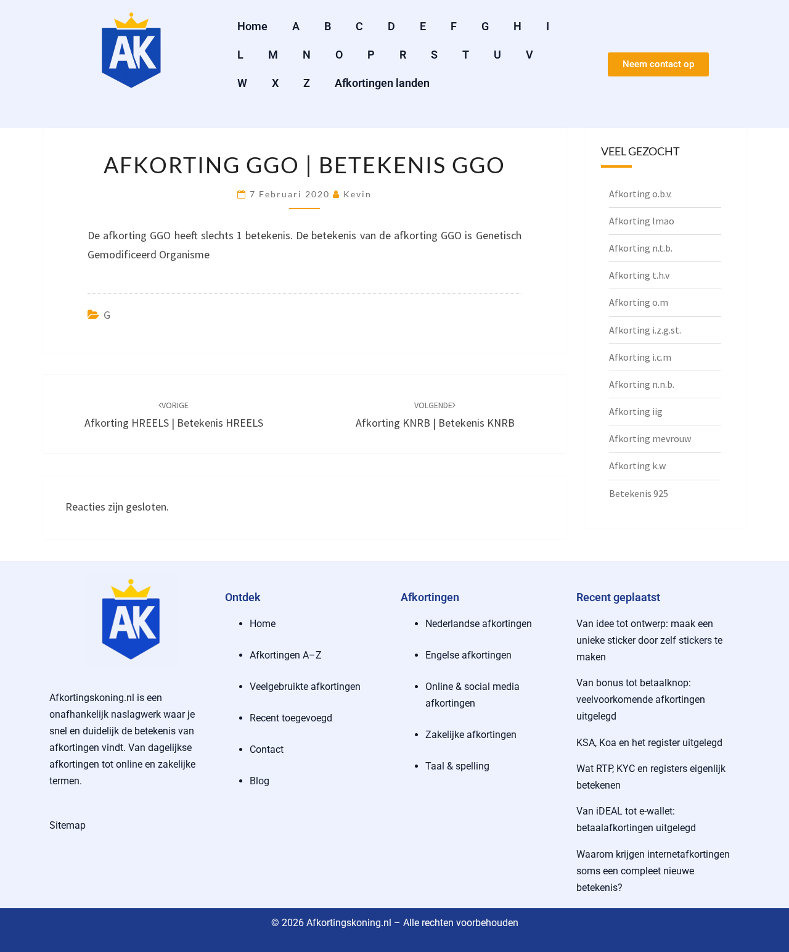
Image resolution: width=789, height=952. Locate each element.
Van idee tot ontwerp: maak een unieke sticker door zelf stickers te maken (649, 640)
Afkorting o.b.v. (640, 193)
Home (252, 26)
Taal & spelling (457, 766)
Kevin (357, 194)
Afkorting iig (636, 411)
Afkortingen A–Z (286, 655)
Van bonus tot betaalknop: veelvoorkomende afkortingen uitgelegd (640, 699)
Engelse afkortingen (468, 655)
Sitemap (67, 825)
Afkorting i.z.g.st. (645, 330)
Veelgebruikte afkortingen (305, 686)
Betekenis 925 (638, 493)
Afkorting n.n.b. (641, 384)
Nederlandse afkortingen (478, 624)
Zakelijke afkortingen (471, 735)
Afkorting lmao (641, 221)
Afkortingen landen (382, 82)
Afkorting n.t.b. (640, 248)
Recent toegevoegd (291, 718)
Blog (259, 781)
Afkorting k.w (637, 465)
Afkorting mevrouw (650, 438)
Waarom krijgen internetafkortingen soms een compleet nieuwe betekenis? (653, 870)
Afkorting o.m (638, 302)
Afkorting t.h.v (639, 275)
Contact (267, 749)
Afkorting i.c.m (640, 357)
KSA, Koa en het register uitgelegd (649, 743)
